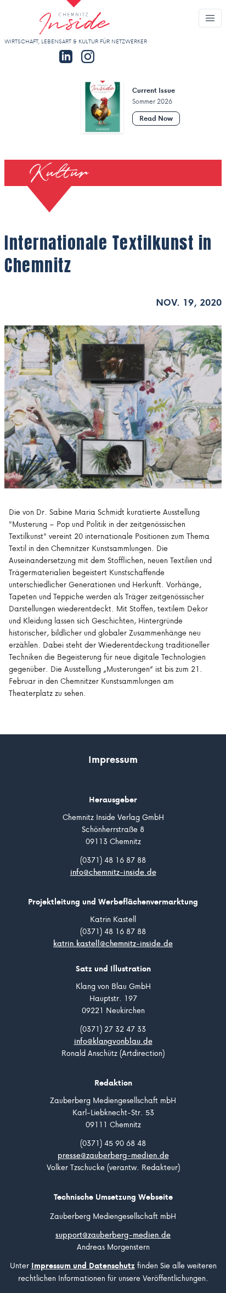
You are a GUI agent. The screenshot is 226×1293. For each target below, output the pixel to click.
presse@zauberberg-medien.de (113, 1155)
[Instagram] (87, 56)
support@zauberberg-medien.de (113, 1234)
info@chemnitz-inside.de (113, 872)
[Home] (57, 18)
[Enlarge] (113, 406)
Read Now (156, 118)
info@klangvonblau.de (113, 1041)
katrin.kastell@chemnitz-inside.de (113, 943)
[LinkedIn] (65, 56)
